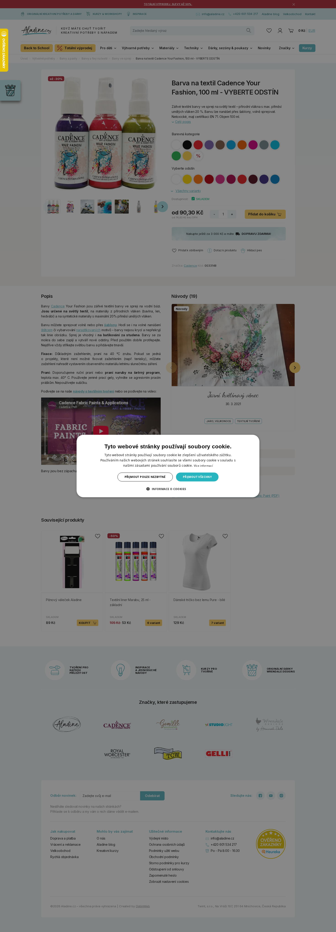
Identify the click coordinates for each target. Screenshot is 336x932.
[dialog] (168, 466)
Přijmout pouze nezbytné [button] (145, 477)
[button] (168, 488)
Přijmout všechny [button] (197, 477)
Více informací (203, 466)
